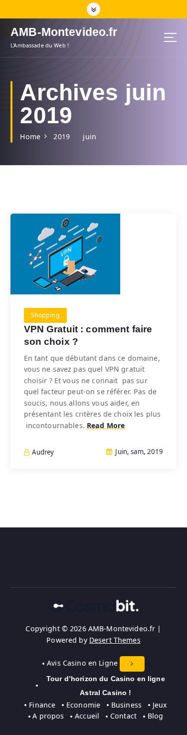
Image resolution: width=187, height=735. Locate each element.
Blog (155, 716)
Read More (106, 425)
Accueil (87, 716)
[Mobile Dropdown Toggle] (132, 663)
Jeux (160, 705)
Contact (123, 716)
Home (30, 136)
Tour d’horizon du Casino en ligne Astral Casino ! (105, 686)
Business (126, 705)
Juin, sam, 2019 (138, 451)
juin (89, 136)
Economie (83, 705)
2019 (61, 136)
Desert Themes (115, 640)
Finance (42, 705)
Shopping (45, 315)
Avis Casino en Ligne (82, 663)
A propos (48, 716)
